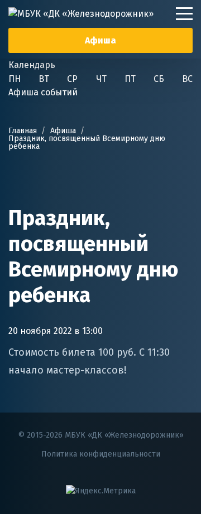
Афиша (100, 40)
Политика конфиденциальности (100, 454)
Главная (22, 130)
